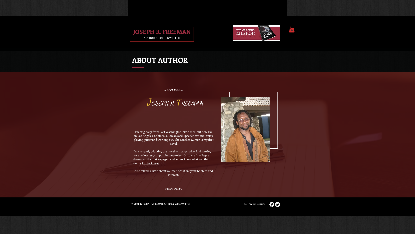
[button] (292, 29)
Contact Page (150, 163)
